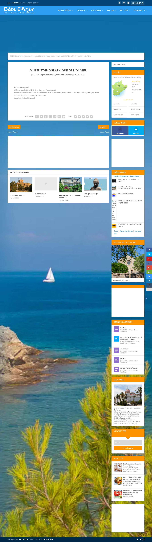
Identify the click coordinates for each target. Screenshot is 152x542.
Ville (129, 418)
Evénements (139, 10)
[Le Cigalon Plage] (95, 183)
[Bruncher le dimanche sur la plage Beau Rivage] (116, 339)
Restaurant (132, 343)
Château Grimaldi (17, 195)
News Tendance (133, 416)
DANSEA (123, 328)
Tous (116, 231)
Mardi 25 (117, 109)
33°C (125, 88)
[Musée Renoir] (46, 183)
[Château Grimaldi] (21, 184)
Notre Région (64, 10)
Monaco (138, 231)
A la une (110, 10)
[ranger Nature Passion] (116, 369)
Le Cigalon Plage (91, 194)
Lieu (115, 416)
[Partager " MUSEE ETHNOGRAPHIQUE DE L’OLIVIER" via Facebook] (37, 116)
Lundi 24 (117, 104)
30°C (118, 86)
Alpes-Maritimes (47, 75)
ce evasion (124, 349)
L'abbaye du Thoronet (120, 280)
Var (115, 233)
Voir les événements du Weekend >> (127, 176)
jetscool (123, 358)
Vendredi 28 (135, 109)
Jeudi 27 (134, 104)
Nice (127, 343)
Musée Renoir (40, 194)
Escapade (81, 10)
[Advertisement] (76, 31)
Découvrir (96, 10)
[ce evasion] (116, 350)
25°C (118, 93)
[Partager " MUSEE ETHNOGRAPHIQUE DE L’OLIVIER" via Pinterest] (50, 116)
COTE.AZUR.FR (48, 539)
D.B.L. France (23, 539)
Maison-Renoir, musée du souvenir (69, 196)
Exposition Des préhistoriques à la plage (129, 187)
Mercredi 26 (118, 115)
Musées (69, 75)
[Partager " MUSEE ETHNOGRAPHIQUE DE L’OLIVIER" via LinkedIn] (55, 116)
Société (116, 418)
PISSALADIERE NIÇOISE (30, 3)
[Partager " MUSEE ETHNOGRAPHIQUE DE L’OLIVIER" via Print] (63, 116)
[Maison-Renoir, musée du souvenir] (70, 184)
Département (125, 414)
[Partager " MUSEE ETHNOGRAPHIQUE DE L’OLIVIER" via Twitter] (41, 116)
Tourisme (124, 418)
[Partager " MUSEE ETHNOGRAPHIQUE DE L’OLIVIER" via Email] (59, 116)
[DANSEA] (116, 329)
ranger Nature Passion (129, 368)
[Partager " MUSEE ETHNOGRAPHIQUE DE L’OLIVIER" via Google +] (46, 116)
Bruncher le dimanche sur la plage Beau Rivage (131, 338)
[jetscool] (116, 360)
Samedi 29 (135, 115)
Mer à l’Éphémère (125, 193)
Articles (124, 10)
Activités (124, 412)
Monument (122, 416)
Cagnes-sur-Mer (59, 75)
